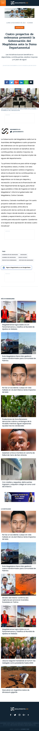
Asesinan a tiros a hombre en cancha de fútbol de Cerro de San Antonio (18, 454)
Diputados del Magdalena (26, 260)
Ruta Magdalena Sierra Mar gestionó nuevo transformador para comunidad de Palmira (19, 358)
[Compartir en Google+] (16, 82)
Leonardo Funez (25, 729)
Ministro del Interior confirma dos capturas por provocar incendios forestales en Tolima (15, 600)
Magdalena (19, 27)
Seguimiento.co (15, 129)
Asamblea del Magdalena (9, 257)
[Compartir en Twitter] (11, 82)
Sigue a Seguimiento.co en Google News (18, 267)
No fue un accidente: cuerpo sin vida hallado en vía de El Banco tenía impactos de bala (19, 390)
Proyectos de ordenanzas (9, 260)
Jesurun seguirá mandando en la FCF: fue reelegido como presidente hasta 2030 (18, 662)
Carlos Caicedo (22, 257)
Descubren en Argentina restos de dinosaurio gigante (15, 691)
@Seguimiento (18, 132)
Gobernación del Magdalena (10, 254)
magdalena (23, 254)
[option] (19, 99)
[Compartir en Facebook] (6, 82)
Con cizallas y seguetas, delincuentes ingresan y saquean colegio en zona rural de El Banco (18, 484)
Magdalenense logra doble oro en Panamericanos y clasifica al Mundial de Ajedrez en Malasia (18, 327)
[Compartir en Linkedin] (21, 82)
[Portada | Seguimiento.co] (19, 709)
